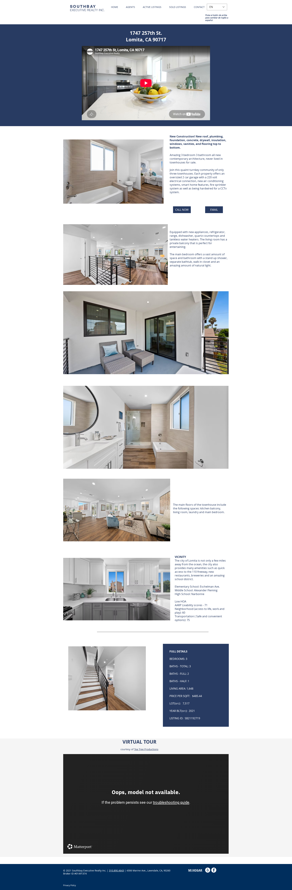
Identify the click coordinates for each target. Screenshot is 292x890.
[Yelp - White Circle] (207, 870)
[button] (113, 171)
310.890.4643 (116, 870)
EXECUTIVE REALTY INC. (87, 10)
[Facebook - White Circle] (213, 870)
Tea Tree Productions (146, 749)
